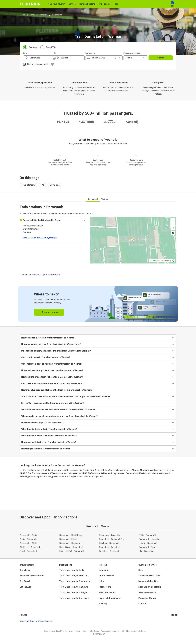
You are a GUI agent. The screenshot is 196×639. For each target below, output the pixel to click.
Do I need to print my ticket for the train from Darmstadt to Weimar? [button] (56, 351)
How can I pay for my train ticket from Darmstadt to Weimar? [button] (52, 370)
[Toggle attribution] (173, 260)
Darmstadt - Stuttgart (30, 543)
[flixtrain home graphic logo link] (30, 4)
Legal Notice (61, 631)
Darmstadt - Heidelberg (70, 535)
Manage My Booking (148, 581)
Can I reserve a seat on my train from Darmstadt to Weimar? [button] (51, 364)
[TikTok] (175, 621)
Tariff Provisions (107, 592)
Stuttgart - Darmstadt (30, 547)
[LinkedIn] (173, 621)
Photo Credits (93, 631)
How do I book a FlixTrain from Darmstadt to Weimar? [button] (48, 337)
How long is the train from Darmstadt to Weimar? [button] (46, 448)
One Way (33, 47)
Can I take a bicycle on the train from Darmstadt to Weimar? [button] (51, 383)
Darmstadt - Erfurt (68, 539)
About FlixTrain (106, 575)
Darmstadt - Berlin (28, 535)
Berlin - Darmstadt (28, 539)
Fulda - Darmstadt (147, 535)
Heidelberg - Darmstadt (110, 535)
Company (103, 570)
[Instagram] (172, 621)
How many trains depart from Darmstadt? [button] (42, 422)
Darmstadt (57, 15)
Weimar (105, 199)
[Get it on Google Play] (29, 621)
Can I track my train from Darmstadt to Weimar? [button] (45, 357)
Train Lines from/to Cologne (73, 592)
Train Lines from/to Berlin (72, 570)
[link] (98, 304)
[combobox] (41, 57)
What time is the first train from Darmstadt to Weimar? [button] (49, 429)
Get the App (25, 587)
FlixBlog (103, 603)
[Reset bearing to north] (173, 228)
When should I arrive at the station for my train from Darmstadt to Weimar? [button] (59, 416)
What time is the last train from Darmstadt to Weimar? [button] (49, 435)
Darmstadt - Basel (147, 547)
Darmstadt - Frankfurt (109, 547)
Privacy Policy (74, 631)
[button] (53, 220)
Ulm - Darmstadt (146, 551)
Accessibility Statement (110, 631)
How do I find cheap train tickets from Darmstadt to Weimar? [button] (52, 377)
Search (160, 57)
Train (32, 15)
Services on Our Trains (149, 575)
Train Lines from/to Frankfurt (73, 575)
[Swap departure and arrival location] (54, 58)
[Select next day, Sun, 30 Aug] (119, 57)
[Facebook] (171, 621)
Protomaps (154, 260)
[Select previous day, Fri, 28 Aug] (115, 57)
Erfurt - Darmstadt (28, 551)
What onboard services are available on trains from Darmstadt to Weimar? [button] (58, 409)
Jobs (101, 581)
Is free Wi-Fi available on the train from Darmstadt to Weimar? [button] (52, 403)
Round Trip (51, 47)
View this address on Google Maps (40, 237)
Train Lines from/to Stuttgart (74, 598)
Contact (142, 603)
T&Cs (84, 631)
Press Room (105, 587)
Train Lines (25, 570)
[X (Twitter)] (174, 621)
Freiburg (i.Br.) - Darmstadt (71, 551)
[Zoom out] (173, 224)
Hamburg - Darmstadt (109, 543)
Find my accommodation (38, 64)
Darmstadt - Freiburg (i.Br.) (111, 539)
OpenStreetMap (165, 260)
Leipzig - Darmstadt (148, 543)
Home (22, 15)
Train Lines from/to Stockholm (74, 581)
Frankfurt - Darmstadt (109, 551)
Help (140, 570)
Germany (43, 15)
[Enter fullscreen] (173, 233)
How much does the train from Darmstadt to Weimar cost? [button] (51, 344)
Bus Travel (25, 581)
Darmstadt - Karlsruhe (149, 539)
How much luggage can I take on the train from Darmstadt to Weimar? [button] (56, 390)
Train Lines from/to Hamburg (73, 587)
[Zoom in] (173, 220)
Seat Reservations (147, 592)
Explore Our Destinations (32, 575)
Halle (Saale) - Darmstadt (71, 547)
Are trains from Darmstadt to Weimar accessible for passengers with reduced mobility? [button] (65, 396)
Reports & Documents (110, 598)
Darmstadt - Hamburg (69, 543)
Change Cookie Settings (136, 631)
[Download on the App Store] (45, 621)
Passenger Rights (147, 598)
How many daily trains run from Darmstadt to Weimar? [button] (48, 442)
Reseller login (49, 631)
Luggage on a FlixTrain (149, 587)
